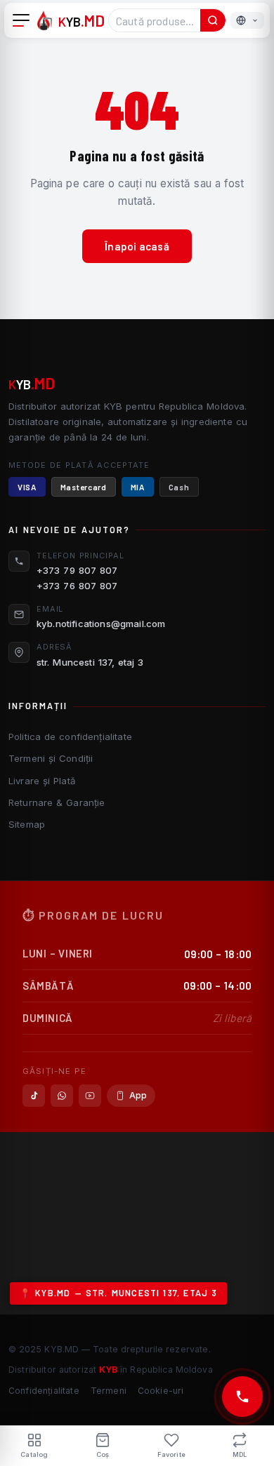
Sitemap (26, 824)
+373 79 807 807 (77, 570)
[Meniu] (21, 20)
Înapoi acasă (137, 246)
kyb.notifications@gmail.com (101, 623)
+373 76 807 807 (77, 585)
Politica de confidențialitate (70, 736)
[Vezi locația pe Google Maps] (137, 1223)
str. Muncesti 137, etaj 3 (90, 662)
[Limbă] (247, 20)
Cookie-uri (161, 1390)
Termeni (108, 1390)
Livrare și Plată (41, 780)
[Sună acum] (242, 1396)
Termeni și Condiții (50, 758)
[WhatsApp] (62, 1095)
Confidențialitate (43, 1390)
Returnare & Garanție (56, 802)
